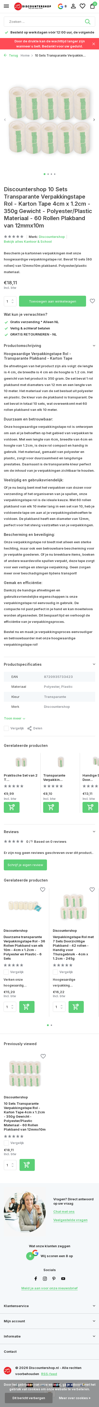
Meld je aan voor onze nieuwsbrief (49, 1288)
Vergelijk (17, 728)
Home (25, 55)
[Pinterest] (54, 1279)
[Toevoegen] (12, 807)
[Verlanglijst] (82, 6)
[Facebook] (36, 1279)
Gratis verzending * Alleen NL (34, 322)
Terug (13, 55)
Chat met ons (64, 1211)
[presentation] (5, 120)
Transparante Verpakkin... (54, 777)
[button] (44, 174)
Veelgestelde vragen (70, 1220)
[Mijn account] (73, 6)
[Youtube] (63, 1279)
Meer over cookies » (75, 1398)
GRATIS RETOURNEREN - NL (33, 334)
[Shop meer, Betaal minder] (33, 6)
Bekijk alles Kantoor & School (28, 241)
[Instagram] (45, 1279)
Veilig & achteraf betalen (30, 328)
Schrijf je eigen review (25, 865)
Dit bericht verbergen (28, 1398)
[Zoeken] (88, 21)
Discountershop (52, 237)
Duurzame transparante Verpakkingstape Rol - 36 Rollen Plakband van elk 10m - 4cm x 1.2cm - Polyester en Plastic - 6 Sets (24, 947)
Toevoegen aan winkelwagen (52, 301)
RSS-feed (49, 1374)
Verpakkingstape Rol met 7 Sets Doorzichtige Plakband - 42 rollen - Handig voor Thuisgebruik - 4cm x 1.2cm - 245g (73, 947)
